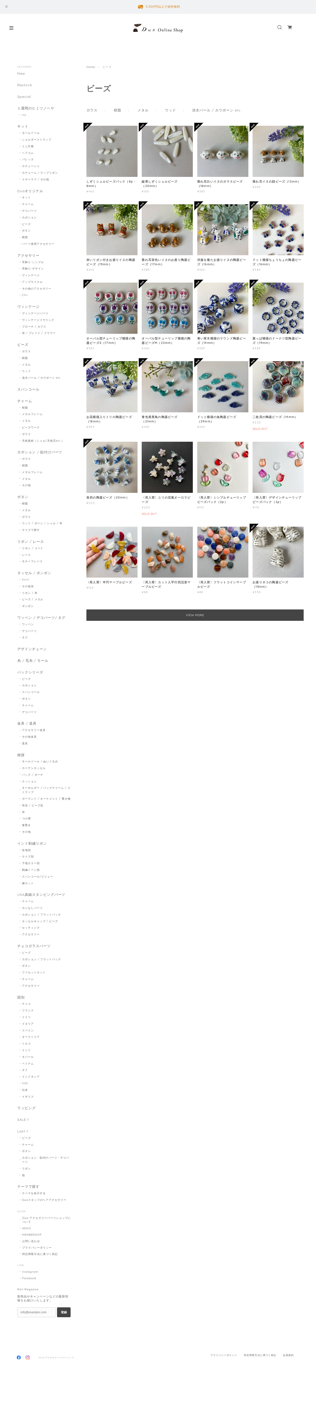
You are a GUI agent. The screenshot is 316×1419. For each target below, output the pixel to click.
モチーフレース (32, 561)
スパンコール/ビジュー (37, 876)
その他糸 (28, 586)
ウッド (170, 110)
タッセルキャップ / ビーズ (40, 921)
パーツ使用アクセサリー (38, 244)
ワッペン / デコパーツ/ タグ (41, 618)
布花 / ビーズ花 (32, 805)
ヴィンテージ (31, 275)
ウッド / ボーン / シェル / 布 (42, 523)
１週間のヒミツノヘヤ (35, 108)
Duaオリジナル (30, 191)
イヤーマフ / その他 (35, 179)
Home (90, 67)
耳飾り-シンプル (33, 262)
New (21, 73)
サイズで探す (31, 530)
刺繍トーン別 (31, 870)
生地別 (26, 850)
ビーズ (26, 224)
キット (22, 126)
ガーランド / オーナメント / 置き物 (46, 798)
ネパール (28, 1057)
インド (26, 1050)
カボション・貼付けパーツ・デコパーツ (45, 1160)
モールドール (31, 133)
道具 (25, 743)
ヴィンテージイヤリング (38, 320)
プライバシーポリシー (37, 1247)
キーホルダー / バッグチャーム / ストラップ (46, 790)
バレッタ (28, 159)
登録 (64, 1312)
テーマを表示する (34, 1193)
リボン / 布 (30, 593)
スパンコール (28, 389)
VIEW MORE (195, 615)
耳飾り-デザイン (33, 268)
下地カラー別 (31, 863)
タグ (25, 637)
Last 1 (22, 1131)
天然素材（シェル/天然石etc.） (43, 440)
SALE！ (23, 1120)
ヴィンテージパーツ (35, 313)
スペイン (28, 1030)
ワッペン (28, 624)
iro (24, 115)
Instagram (30, 1271)
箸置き (26, 825)
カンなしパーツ (32, 908)
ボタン (26, 230)
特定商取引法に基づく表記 (40, 1254)
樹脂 (117, 110)
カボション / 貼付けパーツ (39, 452)
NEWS (26, 1228)
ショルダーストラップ (37, 139)
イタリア (28, 1023)
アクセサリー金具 (34, 730)
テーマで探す (28, 1187)
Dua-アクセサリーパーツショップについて (46, 1220)
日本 (25, 1090)
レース (26, 555)
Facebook (29, 1278)
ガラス (92, 110)
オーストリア (31, 1037)
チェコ (26, 1003)
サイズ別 (28, 856)
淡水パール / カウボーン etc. (216, 110)
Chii (25, 295)
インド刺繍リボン (32, 843)
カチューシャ (31, 166)
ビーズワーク (31, 427)
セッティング (31, 927)
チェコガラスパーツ (34, 946)
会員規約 (288, 1355)
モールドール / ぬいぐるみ (40, 761)
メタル (143, 110)
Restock (24, 85)
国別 (21, 997)
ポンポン (28, 606)
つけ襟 (26, 818)
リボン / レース (30, 542)
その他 (26, 485)
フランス (28, 1010)
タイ (25, 1070)
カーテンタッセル (34, 768)
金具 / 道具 (27, 723)
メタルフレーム (32, 414)
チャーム (28, 204)
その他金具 (29, 736)
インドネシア (31, 1076)
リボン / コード (32, 548)
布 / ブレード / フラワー (39, 333)
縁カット (28, 883)
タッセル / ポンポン (34, 573)
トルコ (26, 1043)
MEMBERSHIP (31, 1234)
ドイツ (26, 1017)
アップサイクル (32, 282)
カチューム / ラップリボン (40, 172)
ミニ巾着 (28, 146)
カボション (29, 217)
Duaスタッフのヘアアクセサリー (44, 1200)
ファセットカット (34, 972)
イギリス (28, 1096)
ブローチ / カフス (34, 326)
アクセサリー (28, 255)
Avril (25, 579)
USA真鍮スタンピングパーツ (41, 895)
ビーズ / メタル (32, 599)
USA (25, 1083)
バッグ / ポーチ (32, 774)
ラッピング (26, 1108)
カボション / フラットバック (41, 914)
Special (24, 97)
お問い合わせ (31, 1241)
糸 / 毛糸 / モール (32, 661)
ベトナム (28, 1063)
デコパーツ (29, 210)
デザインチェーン (32, 649)
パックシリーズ (30, 672)
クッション (29, 781)
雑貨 (25, 237)
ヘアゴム (28, 153)
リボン (26, 1168)
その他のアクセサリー (37, 288)
